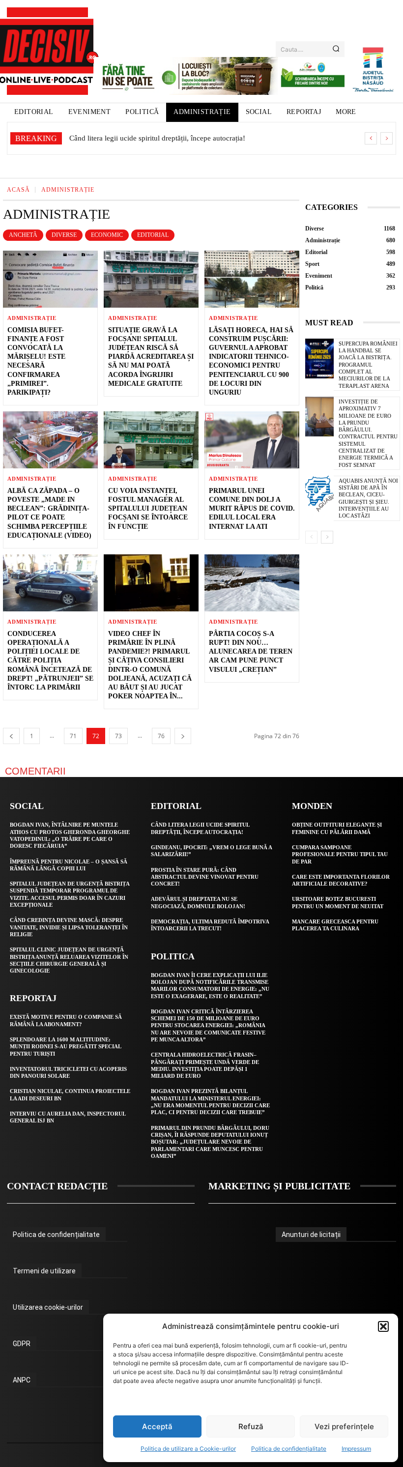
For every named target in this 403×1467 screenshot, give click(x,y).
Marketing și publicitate (279, 1186)
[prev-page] (11, 736)
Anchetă (23, 234)
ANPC (21, 1380)
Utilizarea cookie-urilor (48, 1307)
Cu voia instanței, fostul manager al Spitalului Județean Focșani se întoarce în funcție (148, 508)
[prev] (371, 138)
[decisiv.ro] (47, 51)
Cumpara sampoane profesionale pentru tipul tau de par (340, 854)
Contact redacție (57, 1186)
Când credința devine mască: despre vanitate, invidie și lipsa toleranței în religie (69, 927)
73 (118, 736)
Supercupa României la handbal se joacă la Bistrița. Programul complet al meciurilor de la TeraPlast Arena (368, 365)
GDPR (21, 1344)
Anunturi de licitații (311, 1234)
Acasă (18, 189)
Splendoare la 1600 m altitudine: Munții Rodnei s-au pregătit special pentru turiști (65, 1046)
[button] (383, 1326)
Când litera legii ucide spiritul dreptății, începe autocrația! (157, 138)
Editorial (153, 234)
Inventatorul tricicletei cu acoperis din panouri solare (68, 1072)
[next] (386, 138)
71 (73, 736)
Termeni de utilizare (44, 1271)
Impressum (356, 1448)
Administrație (31, 318)
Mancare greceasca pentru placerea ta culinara (335, 925)
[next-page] (182, 736)
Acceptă (157, 1426)
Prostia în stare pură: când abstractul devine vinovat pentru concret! (205, 877)
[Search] (336, 49)
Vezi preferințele (344, 1426)
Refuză (250, 1426)
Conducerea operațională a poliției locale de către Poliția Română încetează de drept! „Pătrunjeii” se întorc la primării (50, 660)
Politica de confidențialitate (288, 1448)
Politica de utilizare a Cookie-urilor (188, 1448)
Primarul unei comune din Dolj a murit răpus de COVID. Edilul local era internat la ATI (252, 508)
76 (161, 736)
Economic (107, 234)
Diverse (64, 234)
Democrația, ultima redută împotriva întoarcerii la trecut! (210, 925)
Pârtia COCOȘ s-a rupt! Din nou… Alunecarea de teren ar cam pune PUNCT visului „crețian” (250, 651)
